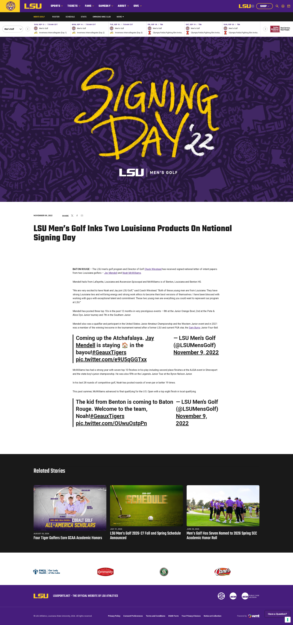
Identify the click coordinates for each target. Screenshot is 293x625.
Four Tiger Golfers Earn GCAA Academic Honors (68, 538)
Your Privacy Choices (191, 616)
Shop (266, 6)
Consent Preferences (133, 616)
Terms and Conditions (155, 616)
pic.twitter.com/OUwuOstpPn (111, 423)
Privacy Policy (114, 616)
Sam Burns (194, 327)
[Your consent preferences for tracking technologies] (288, 620)
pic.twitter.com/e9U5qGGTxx (111, 359)
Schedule (70, 17)
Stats (84, 17)
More (119, 17)
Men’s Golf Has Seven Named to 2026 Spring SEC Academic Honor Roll (222, 535)
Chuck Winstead (153, 269)
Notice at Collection (212, 616)
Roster (56, 17)
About (122, 6)
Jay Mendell (110, 272)
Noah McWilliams (131, 272)
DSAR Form (173, 616)
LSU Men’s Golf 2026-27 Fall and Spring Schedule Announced (145, 535)
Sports (55, 6)
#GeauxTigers (109, 352)
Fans (88, 6)
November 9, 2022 (196, 352)
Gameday (104, 6)
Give (136, 6)
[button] (27, 29)
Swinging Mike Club (102, 17)
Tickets (72, 6)
